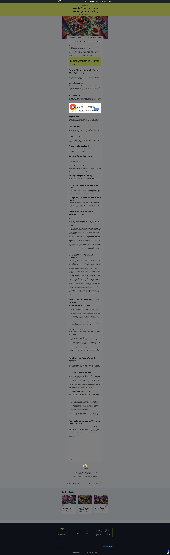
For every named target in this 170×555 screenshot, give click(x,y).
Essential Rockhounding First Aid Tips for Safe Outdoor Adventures (100, 507)
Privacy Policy (88, 552)
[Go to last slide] (63, 505)
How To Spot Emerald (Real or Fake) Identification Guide (96, 484)
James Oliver (83, 14)
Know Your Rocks (86, 3)
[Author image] (79, 14)
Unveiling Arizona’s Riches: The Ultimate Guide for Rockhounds (68, 507)
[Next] (107, 505)
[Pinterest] (104, 546)
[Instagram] (108, 546)
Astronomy (78, 530)
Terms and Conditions (93, 552)
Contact (87, 533)
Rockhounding (85, 5)
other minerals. (90, 193)
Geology (78, 533)
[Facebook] (110, 546)
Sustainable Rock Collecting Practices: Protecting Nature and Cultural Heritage (84, 508)
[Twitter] (106, 546)
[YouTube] (111, 546)
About (88, 531)
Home (82, 3)
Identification (71, 459)
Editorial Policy (83, 552)
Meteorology (78, 531)
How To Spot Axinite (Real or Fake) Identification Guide (73, 484)
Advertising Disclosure (76, 552)
